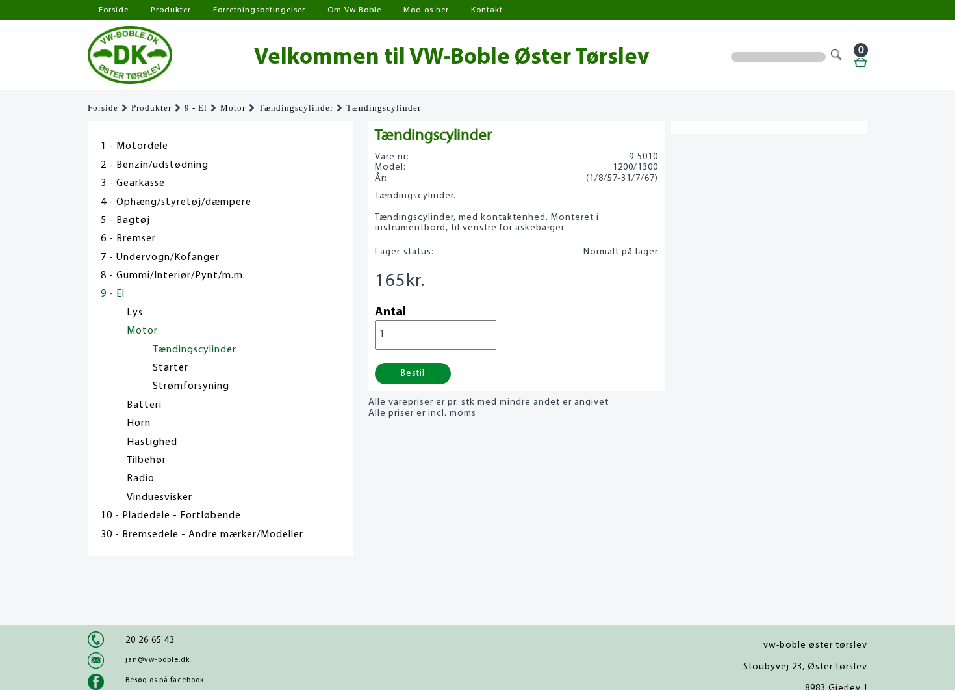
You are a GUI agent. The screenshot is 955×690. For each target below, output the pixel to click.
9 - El (196, 108)
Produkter (171, 10)
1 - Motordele (134, 146)
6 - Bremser (128, 238)
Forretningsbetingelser (259, 10)
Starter (170, 368)
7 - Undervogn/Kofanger (160, 257)
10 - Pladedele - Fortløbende (171, 516)
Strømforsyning (191, 386)
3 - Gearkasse (133, 183)
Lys (135, 313)
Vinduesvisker (159, 497)
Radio (141, 478)
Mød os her (426, 10)
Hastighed (152, 442)
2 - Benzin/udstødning (155, 165)
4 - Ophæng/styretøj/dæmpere (176, 202)
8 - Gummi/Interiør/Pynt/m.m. (173, 276)
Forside (114, 10)
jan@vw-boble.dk (157, 660)
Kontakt (487, 10)
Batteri (144, 405)
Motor (233, 108)
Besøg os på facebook (164, 680)
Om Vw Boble (354, 10)
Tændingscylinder (296, 108)
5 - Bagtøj (125, 220)
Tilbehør (146, 460)
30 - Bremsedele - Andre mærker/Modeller (202, 534)
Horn (139, 423)
